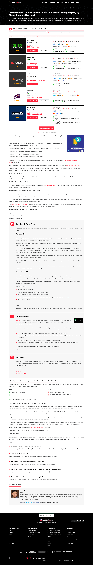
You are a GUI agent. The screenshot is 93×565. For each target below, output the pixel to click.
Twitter (30, 502)
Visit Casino (32, 50)
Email (23, 502)
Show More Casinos (46, 128)
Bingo (10, 536)
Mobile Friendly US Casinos (34, 532)
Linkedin (49, 502)
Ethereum (50, 543)
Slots (10, 530)
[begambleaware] (35, 559)
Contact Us (69, 536)
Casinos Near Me (32, 530)
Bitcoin (49, 541)
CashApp (18, 320)
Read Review (44, 50)
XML (72, 543)
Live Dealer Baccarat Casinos (54, 534)
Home (10, 7)
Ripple (49, 545)
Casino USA (44, 2)
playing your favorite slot (36, 427)
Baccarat (11, 541)
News (77, 2)
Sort (27, 32)
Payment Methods (16, 7)
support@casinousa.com (79, 560)
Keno (10, 538)
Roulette (10, 534)
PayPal (19, 371)
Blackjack (11, 532)
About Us (69, 530)
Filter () (65, 32)
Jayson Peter (81, 7)
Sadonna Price (81, 8)
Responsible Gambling (72, 538)
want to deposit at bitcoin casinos (20, 204)
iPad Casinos (31, 536)
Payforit (67, 297)
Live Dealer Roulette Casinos (54, 532)
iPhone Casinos (31, 534)
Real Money (60, 2)
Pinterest (55, 502)
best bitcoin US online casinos (73, 165)
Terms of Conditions (71, 532)
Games (67, 2)
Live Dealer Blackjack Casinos (54, 530)
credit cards (17, 138)
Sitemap (69, 543)
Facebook (36, 502)
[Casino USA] (15, 2)
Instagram (43, 502)
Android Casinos (31, 538)
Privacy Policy (70, 534)
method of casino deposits (41, 266)
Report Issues (70, 541)
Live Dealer (52, 2)
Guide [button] (72, 2)
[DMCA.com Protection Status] (17, 558)
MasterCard (23, 373)
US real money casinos (51, 185)
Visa (19, 373)
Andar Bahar (11, 543)
